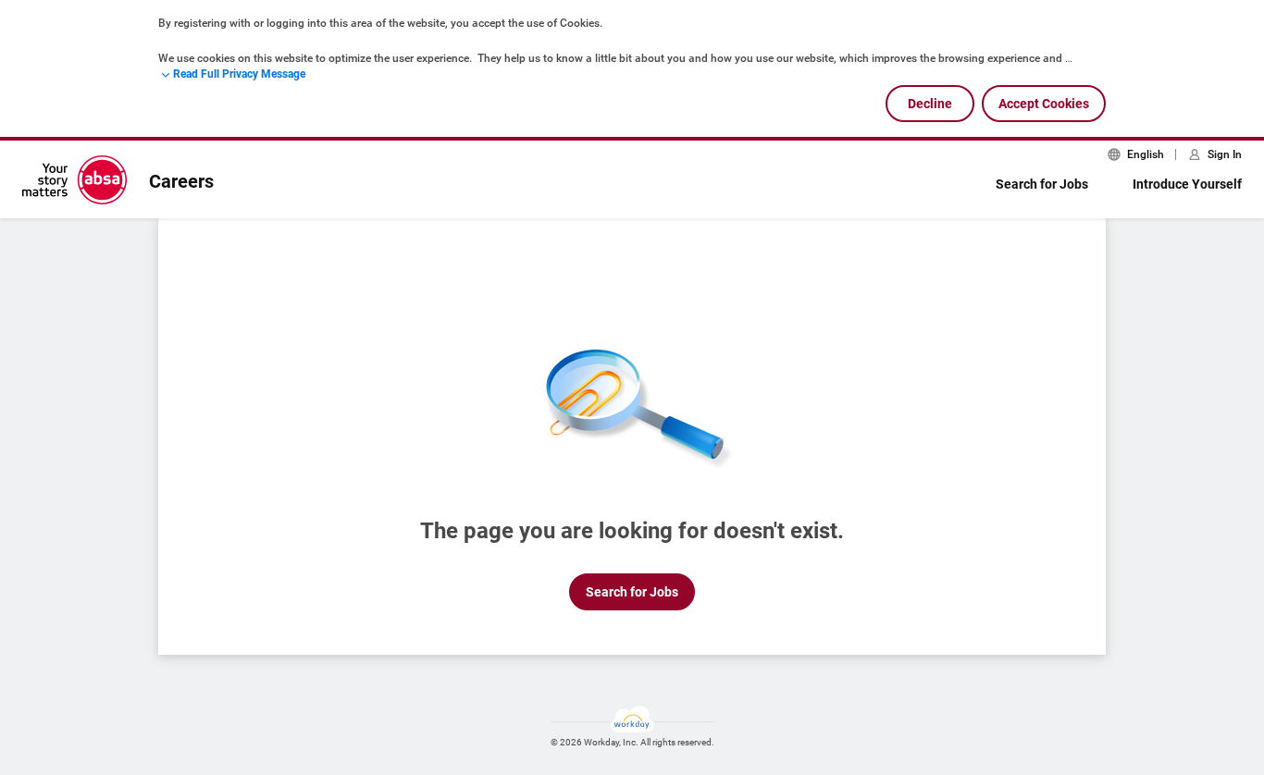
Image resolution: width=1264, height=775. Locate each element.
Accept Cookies (1043, 103)
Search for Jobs (1042, 184)
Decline (930, 103)
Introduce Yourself (1187, 184)
